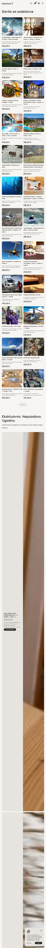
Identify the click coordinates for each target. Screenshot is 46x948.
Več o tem (29, 943)
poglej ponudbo (10, 629)
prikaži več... (23, 404)
